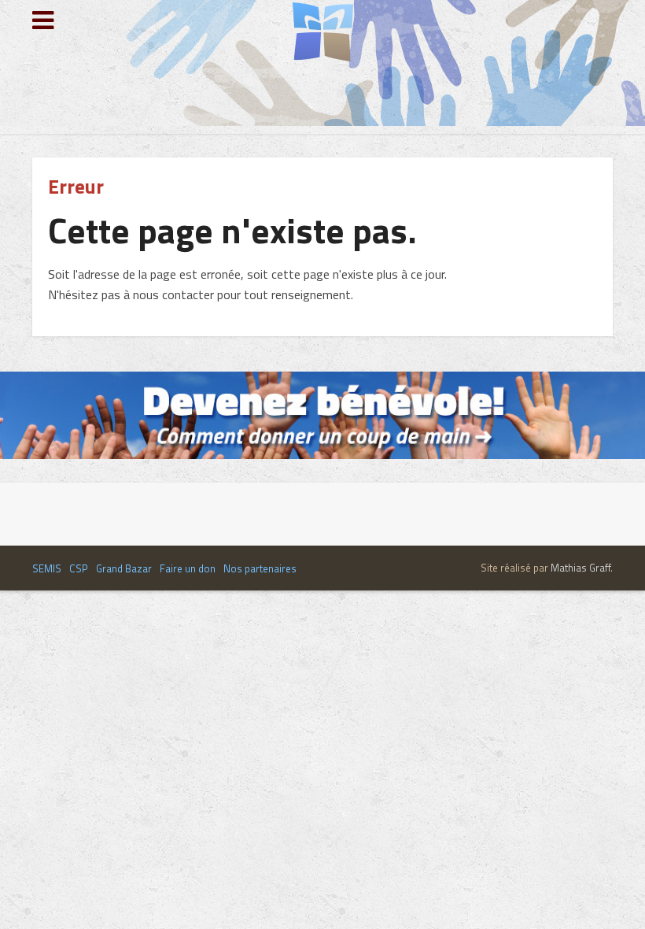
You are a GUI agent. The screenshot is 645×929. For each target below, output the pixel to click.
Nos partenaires (260, 568)
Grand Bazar (124, 568)
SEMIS (46, 568)
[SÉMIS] (323, 32)
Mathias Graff (580, 568)
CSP (78, 568)
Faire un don (188, 568)
